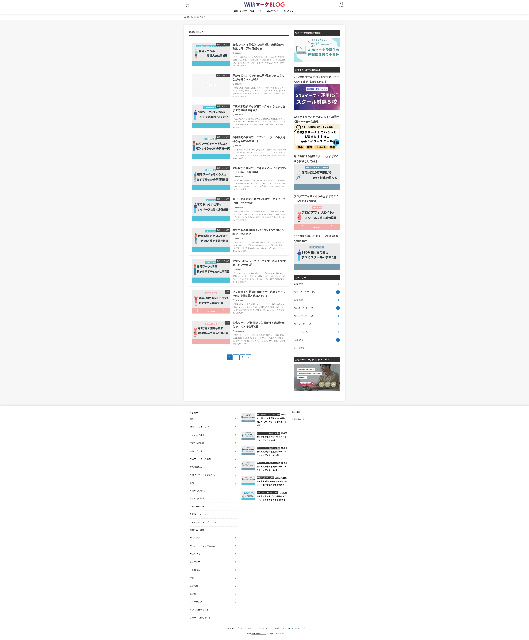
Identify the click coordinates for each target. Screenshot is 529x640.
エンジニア (301, 332)
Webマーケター (257, 11)
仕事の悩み (195, 570)
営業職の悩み (196, 467)
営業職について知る (199, 514)
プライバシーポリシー (246, 628)
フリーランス (196, 602)
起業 (298, 300)
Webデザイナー (273, 11)
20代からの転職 (197, 491)
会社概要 (296, 412)
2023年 (196, 17)
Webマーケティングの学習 (202, 546)
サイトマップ (299, 628)
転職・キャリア (240, 11)
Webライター (289, 11)
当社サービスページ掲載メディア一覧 (274, 628)
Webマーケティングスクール (203, 522)
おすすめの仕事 (197, 435)
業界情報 (194, 586)
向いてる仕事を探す (199, 610)
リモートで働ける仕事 (200, 617)
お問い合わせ (298, 419)
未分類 (299, 348)
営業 (298, 340)
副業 (298, 284)
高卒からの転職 (197, 530)
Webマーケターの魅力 (200, 459)
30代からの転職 (197, 498)
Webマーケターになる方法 (202, 475)
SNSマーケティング (199, 427)
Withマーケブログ (259, 634)
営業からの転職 (197, 443)
